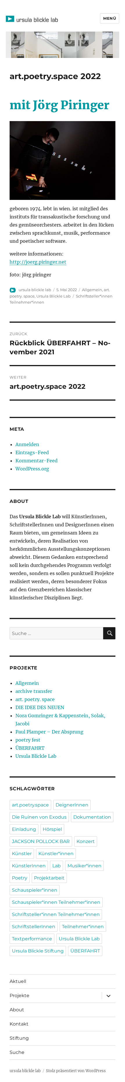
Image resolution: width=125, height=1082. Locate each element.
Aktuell (18, 981)
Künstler (22, 853)
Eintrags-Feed (32, 452)
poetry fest (27, 740)
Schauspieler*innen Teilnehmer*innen (56, 902)
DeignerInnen (72, 805)
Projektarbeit (49, 878)
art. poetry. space (35, 699)
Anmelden (27, 444)
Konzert (85, 841)
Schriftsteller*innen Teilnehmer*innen (56, 914)
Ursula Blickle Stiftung (38, 951)
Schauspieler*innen (34, 890)
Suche (17, 1052)
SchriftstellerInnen (33, 926)
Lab (56, 865)
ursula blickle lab (35, 289)
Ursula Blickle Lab (53, 296)
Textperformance (32, 938)
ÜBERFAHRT (29, 748)
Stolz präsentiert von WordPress (76, 1070)
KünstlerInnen (29, 865)
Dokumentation (92, 817)
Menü (109, 18)
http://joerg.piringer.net (38, 262)
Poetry (19, 878)
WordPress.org (32, 469)
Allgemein (92, 289)
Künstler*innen (56, 853)
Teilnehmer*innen (83, 926)
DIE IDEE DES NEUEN (39, 707)
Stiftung (19, 1038)
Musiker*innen (84, 865)
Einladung (24, 829)
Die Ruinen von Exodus (39, 817)
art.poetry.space (30, 805)
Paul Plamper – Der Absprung (49, 732)
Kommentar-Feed (36, 461)
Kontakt (19, 1024)
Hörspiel (52, 829)
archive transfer (33, 691)
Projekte (19, 995)
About (17, 1009)
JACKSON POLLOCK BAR (41, 841)
